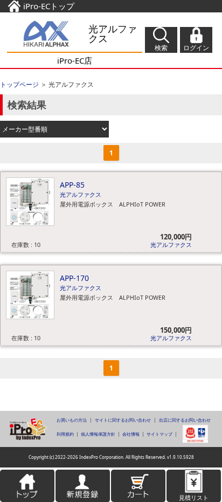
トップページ (19, 84)
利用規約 (65, 434)
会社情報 (131, 434)
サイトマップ (159, 434)
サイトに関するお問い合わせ (123, 420)
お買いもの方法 (72, 420)
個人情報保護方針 (98, 434)
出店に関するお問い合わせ (185, 420)
